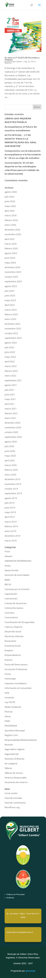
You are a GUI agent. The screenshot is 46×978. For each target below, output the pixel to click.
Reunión (9, 744)
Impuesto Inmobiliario (16, 683)
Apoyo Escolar (12, 570)
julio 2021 (9, 389)
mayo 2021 (10, 399)
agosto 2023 (11, 286)
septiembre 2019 (13, 493)
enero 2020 (10, 474)
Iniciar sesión (11, 793)
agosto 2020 (11, 441)
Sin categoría (11, 763)
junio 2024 (10, 257)
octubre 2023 (11, 276)
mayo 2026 (10, 206)
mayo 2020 (10, 455)
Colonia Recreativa (14, 607)
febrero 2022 (11, 370)
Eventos (9, 659)
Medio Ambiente (13, 706)
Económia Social (12, 645)
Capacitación (11, 593)
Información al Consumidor (18, 688)
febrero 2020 (11, 469)
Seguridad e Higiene (15, 749)
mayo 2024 (10, 262)
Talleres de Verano (14, 772)
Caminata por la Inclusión (17, 589)
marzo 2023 (11, 309)
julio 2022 (9, 347)
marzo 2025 (11, 243)
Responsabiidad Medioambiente (21, 739)
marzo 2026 (11, 215)
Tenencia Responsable (16, 777)
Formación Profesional (16, 669)
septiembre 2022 (13, 337)
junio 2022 (10, 352)
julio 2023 (9, 290)
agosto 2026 (11, 191)
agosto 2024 (11, 253)
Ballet (7, 579)
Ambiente (10, 898)
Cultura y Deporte (13, 626)
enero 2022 (10, 375)
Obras (8, 716)
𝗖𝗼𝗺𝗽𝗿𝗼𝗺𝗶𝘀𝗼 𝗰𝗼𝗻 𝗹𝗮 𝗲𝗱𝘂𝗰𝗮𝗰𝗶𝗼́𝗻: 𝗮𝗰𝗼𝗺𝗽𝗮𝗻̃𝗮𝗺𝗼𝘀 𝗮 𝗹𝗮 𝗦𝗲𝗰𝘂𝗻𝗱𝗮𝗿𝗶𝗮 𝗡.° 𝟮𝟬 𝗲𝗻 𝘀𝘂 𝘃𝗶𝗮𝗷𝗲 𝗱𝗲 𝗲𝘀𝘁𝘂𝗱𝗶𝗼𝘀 (23, 154)
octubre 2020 (11, 432)
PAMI (7, 721)
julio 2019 (9, 502)
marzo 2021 (11, 408)
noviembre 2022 (13, 328)
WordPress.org (12, 807)
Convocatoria (11, 617)
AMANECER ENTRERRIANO (18, 560)
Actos (7, 551)
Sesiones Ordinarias (14, 758)
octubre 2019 (11, 488)
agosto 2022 (11, 342)
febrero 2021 (11, 413)
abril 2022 (10, 361)
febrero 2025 (11, 248)
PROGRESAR (11, 725)
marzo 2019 (11, 521)
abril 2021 (10, 403)
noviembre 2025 (13, 234)
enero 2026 (10, 224)
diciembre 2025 (12, 229)
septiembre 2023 (13, 281)
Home (8, 673)
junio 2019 (10, 507)
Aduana (8, 556)
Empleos (9, 650)
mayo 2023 (10, 300)
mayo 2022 (10, 356)
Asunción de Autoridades (17, 575)
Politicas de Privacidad (15, 894)
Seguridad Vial (12, 754)
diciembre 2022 (12, 323)
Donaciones (10, 640)
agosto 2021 (11, 385)
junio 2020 (10, 451)
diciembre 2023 (12, 267)
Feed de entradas (13, 798)
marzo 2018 (11, 540)
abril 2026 (10, 210)
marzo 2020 (11, 465)
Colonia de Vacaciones (16, 603)
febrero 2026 (11, 220)
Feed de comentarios (15, 802)
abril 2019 (10, 516)
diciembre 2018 (12, 535)
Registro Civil (11, 735)
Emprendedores (13, 655)
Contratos (9, 612)
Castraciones (11, 598)
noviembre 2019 (13, 484)
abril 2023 (10, 304)
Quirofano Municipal (15, 730)
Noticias (8, 63)
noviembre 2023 (13, 272)
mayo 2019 (10, 512)
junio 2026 (10, 201)
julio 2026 (9, 196)
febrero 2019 (11, 526)
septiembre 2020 (13, 436)
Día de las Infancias (14, 636)
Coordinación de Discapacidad (19, 622)
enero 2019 (10, 531)
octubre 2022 (11, 333)
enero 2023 (10, 319)
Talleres (8, 768)
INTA (7, 692)
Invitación (9, 697)
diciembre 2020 (12, 422)
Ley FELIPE (10, 702)
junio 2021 (10, 394)
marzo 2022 (11, 366)
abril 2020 (10, 460)
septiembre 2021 (13, 380)
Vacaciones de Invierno (16, 782)
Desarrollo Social (13, 631)
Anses (8, 565)
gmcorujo (30, 971)
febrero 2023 (11, 314)
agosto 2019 (11, 498)
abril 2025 (10, 239)
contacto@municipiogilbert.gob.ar (19, 932)
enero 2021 (10, 418)
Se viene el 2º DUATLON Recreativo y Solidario (22, 59)
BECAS (8, 584)
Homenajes (10, 678)
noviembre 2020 (13, 427)
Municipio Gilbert (14, 61)
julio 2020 (9, 446)
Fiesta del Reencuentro (16, 664)
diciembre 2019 (12, 479)
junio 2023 (10, 295)
